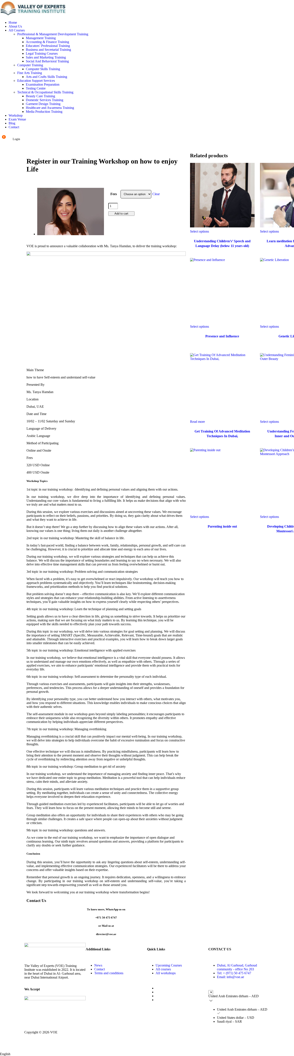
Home (13, 22)
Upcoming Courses (169, 965)
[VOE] (55, 949)
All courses (163, 969)
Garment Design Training (43, 104)
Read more (197, 421)
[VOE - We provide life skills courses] (147, 8)
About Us (15, 26)
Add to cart (121, 213)
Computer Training (30, 65)
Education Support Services (36, 80)
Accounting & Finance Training (47, 42)
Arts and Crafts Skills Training (46, 77)
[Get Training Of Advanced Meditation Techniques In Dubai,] (222, 385)
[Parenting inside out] (222, 480)
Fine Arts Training (29, 73)
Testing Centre (36, 88)
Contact (14, 127)
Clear (156, 194)
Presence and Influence (222, 336)
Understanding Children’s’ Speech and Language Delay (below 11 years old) (222, 243)
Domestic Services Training (44, 100)
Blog (12, 123)
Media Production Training (44, 111)
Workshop (16, 115)
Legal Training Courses (42, 53)
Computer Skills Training (43, 69)
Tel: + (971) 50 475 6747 (234, 973)
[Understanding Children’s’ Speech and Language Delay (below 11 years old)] (222, 195)
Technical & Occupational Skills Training (45, 92)
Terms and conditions (108, 973)
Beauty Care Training (40, 96)
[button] (147, 1052)
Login (16, 139)
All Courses (17, 30)
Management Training (41, 38)
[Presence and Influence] (222, 290)
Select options (199, 231)
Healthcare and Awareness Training (50, 108)
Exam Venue (17, 119)
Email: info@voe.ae (230, 977)
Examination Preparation (42, 84)
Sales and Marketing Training (46, 57)
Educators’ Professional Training (48, 46)
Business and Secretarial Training (48, 49)
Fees (113, 194)
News (98, 965)
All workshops (166, 973)
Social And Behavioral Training (47, 61)
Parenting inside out (222, 526)
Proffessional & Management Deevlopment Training (52, 34)
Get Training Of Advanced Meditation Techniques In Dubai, (222, 433)
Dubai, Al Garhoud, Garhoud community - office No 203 (237, 967)
